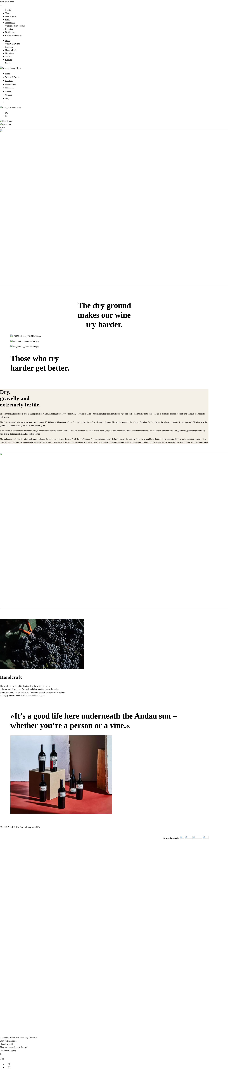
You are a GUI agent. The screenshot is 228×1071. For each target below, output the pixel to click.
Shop (7, 63)
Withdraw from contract (15, 26)
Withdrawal (10, 23)
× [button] (0, 1053)
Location (9, 47)
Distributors (10, 32)
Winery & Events (12, 44)
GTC (7, 19)
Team (7, 13)
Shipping (9, 29)
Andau (8, 56)
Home (7, 40)
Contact (8, 59)
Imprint (8, 10)
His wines (9, 53)
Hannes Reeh (10, 50)
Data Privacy (10, 16)
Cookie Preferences (13, 35)
